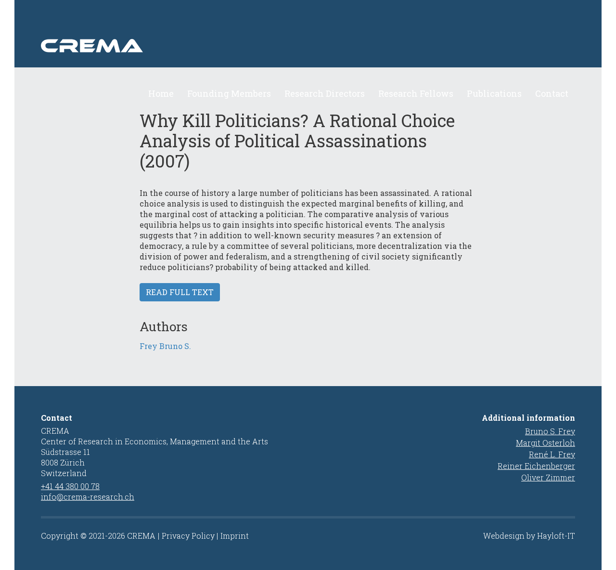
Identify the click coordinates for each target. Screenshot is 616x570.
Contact (551, 93)
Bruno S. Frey (550, 431)
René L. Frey (552, 454)
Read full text (180, 292)
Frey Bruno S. (165, 346)
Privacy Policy (188, 536)
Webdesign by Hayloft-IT (529, 536)
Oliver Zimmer (548, 477)
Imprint (234, 536)
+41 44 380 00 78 (70, 486)
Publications (494, 93)
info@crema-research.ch (87, 497)
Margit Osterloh (545, 443)
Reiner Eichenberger (536, 466)
